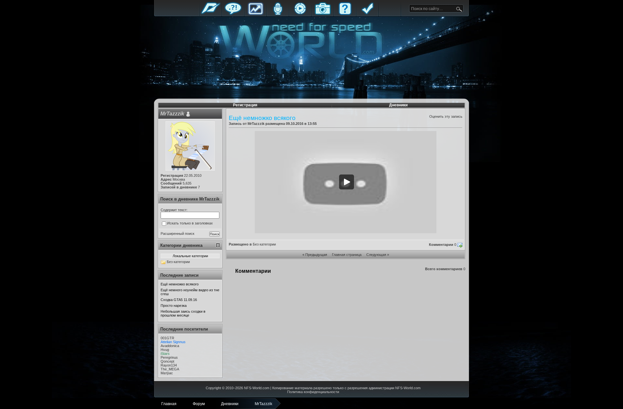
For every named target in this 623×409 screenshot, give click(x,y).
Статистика (255, 14)
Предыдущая (316, 255)
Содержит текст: (174, 210)
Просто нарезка (174, 305)
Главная (211, 14)
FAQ (345, 14)
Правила (367, 14)
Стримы (300, 14)
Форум (233, 14)
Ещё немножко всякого (180, 284)
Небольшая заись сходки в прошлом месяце (183, 313)
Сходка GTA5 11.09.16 (179, 300)
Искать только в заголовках (190, 223)
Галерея (323, 14)
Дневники (398, 105)
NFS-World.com (256, 388)
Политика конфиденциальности (313, 392)
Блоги (278, 14)
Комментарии (441, 245)
